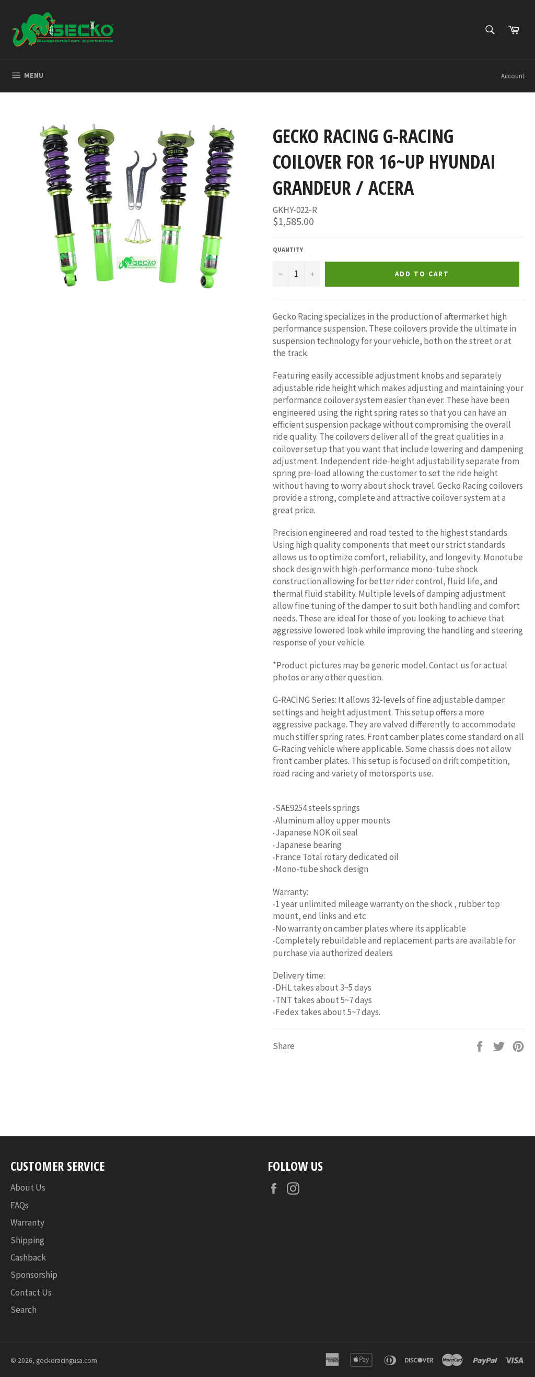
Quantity (288, 249)
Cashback (28, 1257)
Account (513, 76)
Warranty (27, 1222)
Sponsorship (33, 1274)
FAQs (19, 1205)
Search (23, 1309)
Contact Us (31, 1292)
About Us (27, 1187)
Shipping (27, 1240)
